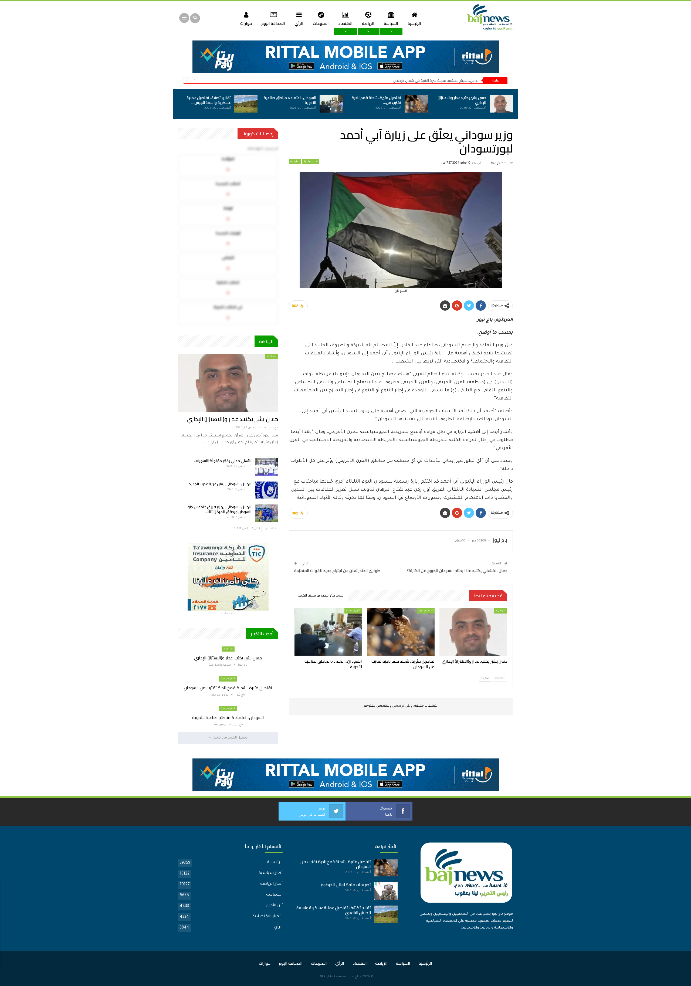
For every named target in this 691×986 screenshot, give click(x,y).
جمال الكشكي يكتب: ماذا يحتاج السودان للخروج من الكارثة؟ (457, 570)
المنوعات (321, 23)
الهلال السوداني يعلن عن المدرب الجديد (220, 483)
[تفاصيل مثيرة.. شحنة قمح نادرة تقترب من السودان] (416, 104)
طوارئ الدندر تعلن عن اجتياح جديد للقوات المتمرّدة (337, 570)
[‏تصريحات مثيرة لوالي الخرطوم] (386, 891)
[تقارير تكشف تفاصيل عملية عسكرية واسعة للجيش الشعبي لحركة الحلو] (246, 104)
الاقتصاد (345, 23)
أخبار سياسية (311, 161)
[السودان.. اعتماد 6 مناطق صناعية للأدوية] (331, 104)
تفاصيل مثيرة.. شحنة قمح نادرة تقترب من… (376, 100)
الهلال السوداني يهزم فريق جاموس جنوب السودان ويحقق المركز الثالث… (218, 509)
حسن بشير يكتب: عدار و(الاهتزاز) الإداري (462, 100)
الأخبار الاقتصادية (267, 916)
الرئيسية (414, 23)
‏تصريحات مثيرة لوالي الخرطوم (346, 885)
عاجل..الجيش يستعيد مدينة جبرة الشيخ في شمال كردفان (435, 80)
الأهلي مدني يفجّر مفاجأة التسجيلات (222, 460)
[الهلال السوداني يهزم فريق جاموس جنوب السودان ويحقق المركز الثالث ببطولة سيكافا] (266, 513)
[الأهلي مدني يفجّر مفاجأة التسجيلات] (266, 467)
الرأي (298, 23)
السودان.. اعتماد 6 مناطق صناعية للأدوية (290, 100)
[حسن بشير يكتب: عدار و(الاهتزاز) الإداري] (501, 104)
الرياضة (368, 23)
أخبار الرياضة (271, 884)
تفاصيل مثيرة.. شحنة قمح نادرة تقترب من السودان (228, 688)
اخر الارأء (500, 610)
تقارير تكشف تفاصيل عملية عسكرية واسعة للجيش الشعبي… (333, 910)
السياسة (391, 23)
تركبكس (397, 706)
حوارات (246, 23)
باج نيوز (354, 977)
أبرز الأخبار (274, 906)
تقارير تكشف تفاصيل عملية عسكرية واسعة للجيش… (209, 100)
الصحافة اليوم (273, 23)
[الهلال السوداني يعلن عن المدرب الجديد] (266, 490)
